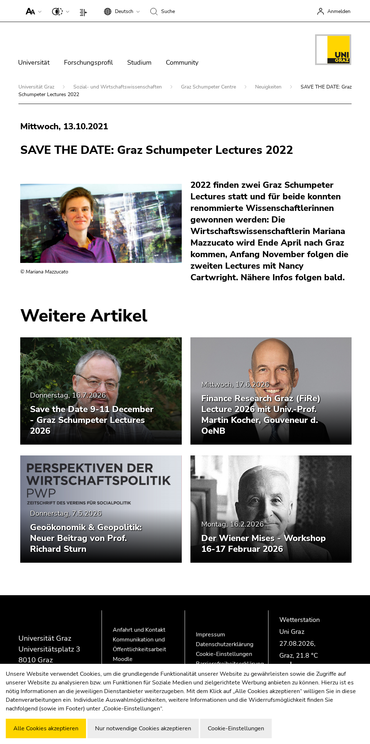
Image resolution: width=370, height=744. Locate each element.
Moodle (123, 659)
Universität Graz (37, 86)
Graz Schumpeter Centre (209, 86)
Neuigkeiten (269, 86)
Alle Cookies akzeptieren (45, 728)
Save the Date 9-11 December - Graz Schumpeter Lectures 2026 (92, 420)
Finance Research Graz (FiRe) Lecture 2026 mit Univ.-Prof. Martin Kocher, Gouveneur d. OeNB (260, 415)
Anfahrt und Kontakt (139, 630)
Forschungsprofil (88, 62)
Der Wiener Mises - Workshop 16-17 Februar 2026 (263, 543)
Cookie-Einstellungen (224, 654)
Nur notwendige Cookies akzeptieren (143, 728)
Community (182, 62)
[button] (32, 11)
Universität (34, 62)
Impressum (210, 635)
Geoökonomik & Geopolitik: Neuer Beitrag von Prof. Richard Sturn (86, 538)
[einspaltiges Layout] (85, 11)
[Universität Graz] (333, 51)
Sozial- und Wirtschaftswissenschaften (118, 86)
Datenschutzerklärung (224, 644)
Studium (139, 62)
